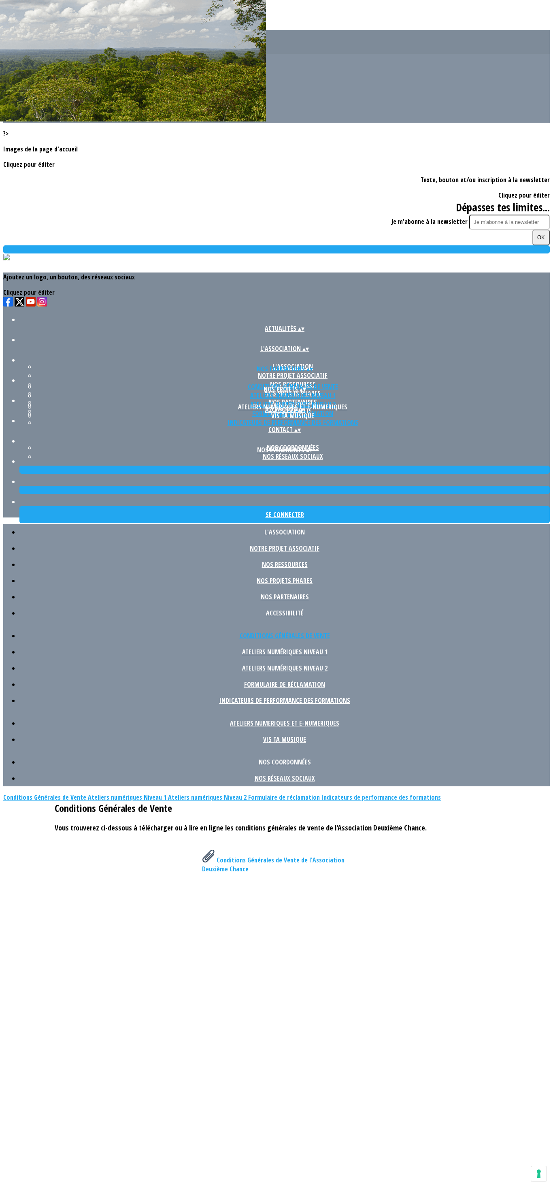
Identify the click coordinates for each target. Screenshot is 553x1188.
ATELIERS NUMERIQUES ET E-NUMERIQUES (284, 723)
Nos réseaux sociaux (293, 456)
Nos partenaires (285, 596)
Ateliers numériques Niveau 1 (293, 395)
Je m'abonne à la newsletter (430, 221)
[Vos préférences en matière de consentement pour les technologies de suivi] (539, 1174)
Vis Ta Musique (292, 415)
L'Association (284, 532)
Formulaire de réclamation (284, 684)
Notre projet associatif (293, 375)
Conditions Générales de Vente (285, 635)
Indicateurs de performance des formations (293, 422)
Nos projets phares (285, 580)
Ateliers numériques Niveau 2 (285, 668)
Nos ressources (285, 564)
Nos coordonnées (285, 762)
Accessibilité (285, 613)
